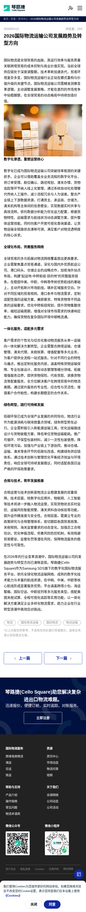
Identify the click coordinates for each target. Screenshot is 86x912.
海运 (8, 762)
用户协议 (11, 869)
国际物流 (52, 622)
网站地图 (68, 869)
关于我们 (52, 787)
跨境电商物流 (14, 756)
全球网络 (52, 795)
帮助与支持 (13, 787)
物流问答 (52, 768)
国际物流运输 (29, 622)
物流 (10, 622)
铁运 (8, 775)
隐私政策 (25, 869)
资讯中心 (23, 19)
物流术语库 (13, 813)
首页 (5, 19)
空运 (8, 768)
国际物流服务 (14, 748)
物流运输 (72, 622)
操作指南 (11, 801)
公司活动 (52, 807)
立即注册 (43, 718)
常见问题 (11, 807)
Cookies (39, 869)
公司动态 (52, 801)
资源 (13, 19)
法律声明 (54, 869)
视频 (50, 775)
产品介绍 (11, 795)
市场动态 (52, 762)
